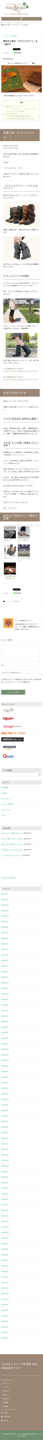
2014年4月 (4, 1266)
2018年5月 (4, 1082)
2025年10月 (5, 916)
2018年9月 (4, 1066)
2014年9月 (4, 1238)
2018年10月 (5, 1060)
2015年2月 (4, 1210)
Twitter (5, 1395)
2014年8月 (4, 1243)
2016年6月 (4, 1121)
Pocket (6, 53)
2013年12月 (5, 1288)
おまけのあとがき (11, 114)
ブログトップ (7, 1383)
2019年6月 (4, 1016)
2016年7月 (4, 1116)
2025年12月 (5, 905)
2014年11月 (5, 1227)
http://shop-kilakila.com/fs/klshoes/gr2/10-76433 (20, 379)
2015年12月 (5, 1155)
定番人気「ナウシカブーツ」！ (15, 106)
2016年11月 (5, 1093)
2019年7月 (4, 1010)
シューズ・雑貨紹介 (12, 601)
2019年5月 (4, 1021)
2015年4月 (4, 1199)
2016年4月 (4, 1132)
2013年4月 (4, 1332)
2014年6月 (4, 1254)
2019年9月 (4, 999)
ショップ (5, 1387)
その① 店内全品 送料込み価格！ (19, 116)
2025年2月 (4, 960)
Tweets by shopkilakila (8, 877)
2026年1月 (4, 899)
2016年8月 (4, 1110)
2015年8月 (4, 1177)
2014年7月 (4, 1249)
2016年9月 (4, 1105)
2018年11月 (5, 1055)
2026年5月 (4, 894)
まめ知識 (4, 793)
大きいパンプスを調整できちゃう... (12, 833)
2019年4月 (4, 1027)
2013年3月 (4, 1338)
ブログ (3, 815)
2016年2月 (4, 1143)
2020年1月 (4, 977)
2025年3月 (4, 955)
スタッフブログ (6, 809)
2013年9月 (4, 1304)
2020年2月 (4, 971)
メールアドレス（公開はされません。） (12, 672)
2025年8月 (4, 927)
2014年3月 (4, 1271)
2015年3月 (4, 1204)
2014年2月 (4, 1277)
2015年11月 (5, 1160)
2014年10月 (5, 1232)
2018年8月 (4, 1071)
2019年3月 (4, 1032)
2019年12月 (5, 982)
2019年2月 (4, 1038)
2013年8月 (4, 1310)
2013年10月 (5, 1299)
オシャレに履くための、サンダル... (12, 838)
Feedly (6, 1420)
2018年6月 (4, 1077)
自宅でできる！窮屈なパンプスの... (12, 844)
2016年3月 (4, 1138)
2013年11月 (5, 1293)
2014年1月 (4, 1282)
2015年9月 (4, 1171)
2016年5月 (4, 1127)
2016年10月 (5, 1099)
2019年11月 (5, 988)
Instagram (6, 1398)
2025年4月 (4, 949)
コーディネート (6, 798)
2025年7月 (4, 932)
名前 (2, 665)
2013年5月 (4, 1327)
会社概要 (5, 1402)
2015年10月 (5, 1166)
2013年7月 (4, 1316)
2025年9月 (4, 921)
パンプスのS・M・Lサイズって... (11, 855)
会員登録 (5, 1406)
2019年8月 (4, 1005)
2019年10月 (5, 994)
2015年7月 (4, 1182)
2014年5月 (4, 1260)
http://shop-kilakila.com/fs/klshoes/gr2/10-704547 (20, 371)
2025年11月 (5, 910)
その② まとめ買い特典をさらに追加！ (21, 118)
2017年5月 (4, 1088)
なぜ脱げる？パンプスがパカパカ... (12, 850)
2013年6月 (4, 1321)
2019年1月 (4, 1043)
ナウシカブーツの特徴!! (16, 111)
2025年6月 (4, 938)
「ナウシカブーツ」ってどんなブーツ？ (21, 109)
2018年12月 (5, 1049)
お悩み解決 (4, 787)
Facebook (6, 1391)
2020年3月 (4, 966)
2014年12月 (5, 1221)
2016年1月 (4, 1149)
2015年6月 (4, 1188)
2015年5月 (4, 1193)
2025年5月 (4, 944)
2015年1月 (4, 1216)
